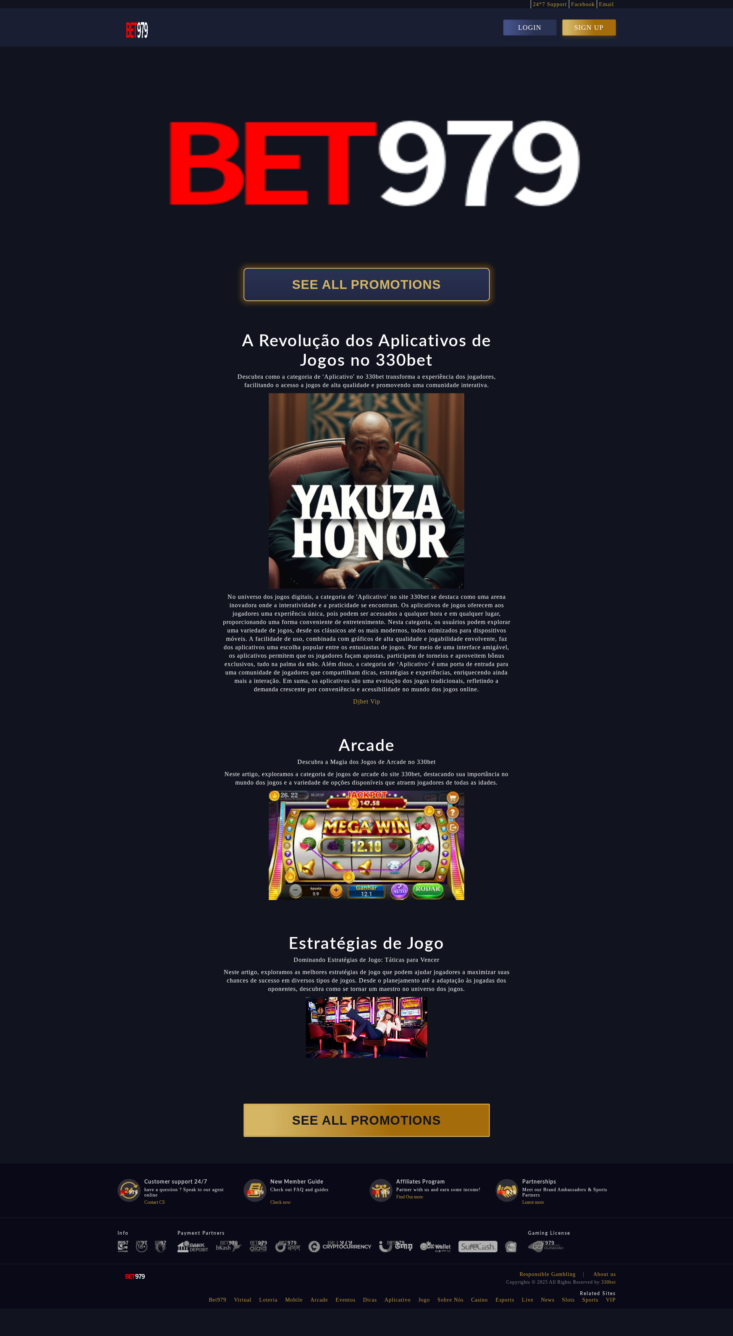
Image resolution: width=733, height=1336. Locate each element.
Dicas (370, 1300)
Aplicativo (397, 1300)
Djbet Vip (366, 701)
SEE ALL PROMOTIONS (366, 284)
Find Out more (409, 1197)
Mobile (294, 1300)
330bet (608, 1282)
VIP (611, 1300)
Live (527, 1300)
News (547, 1300)
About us (604, 1274)
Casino (479, 1300)
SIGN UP (589, 27)
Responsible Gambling (548, 1274)
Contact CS (154, 1202)
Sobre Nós (450, 1300)
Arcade (319, 1300)
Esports (505, 1300)
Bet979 (217, 1300)
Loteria (268, 1300)
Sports (590, 1300)
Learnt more (533, 1202)
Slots (568, 1300)
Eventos (345, 1300)
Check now (280, 1202)
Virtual (243, 1300)
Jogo (424, 1300)
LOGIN (529, 27)
